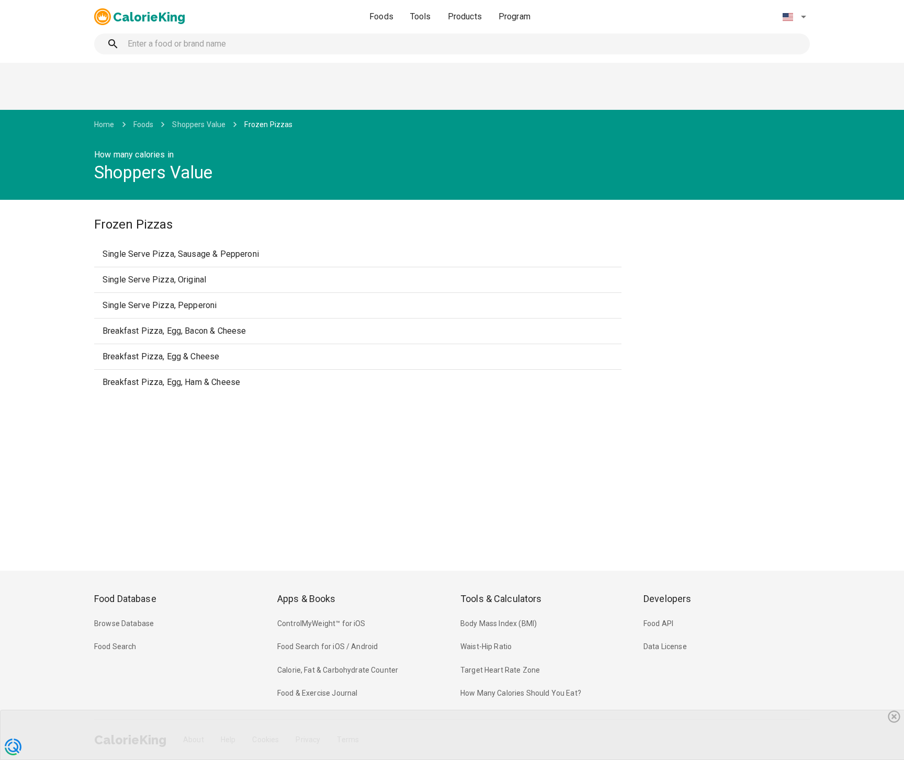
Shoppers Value (198, 124)
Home (104, 124)
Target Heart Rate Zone (500, 670)
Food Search (115, 646)
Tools (420, 16)
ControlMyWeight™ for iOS (321, 623)
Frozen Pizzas (268, 124)
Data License (665, 646)
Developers (667, 598)
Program (514, 16)
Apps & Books (306, 598)
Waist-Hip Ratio (486, 646)
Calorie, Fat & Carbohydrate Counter (337, 670)
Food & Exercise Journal (317, 693)
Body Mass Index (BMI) (498, 623)
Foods (381, 16)
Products (465, 16)
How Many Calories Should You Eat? (520, 693)
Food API (658, 623)
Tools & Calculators (501, 598)
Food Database (125, 598)
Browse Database (124, 623)
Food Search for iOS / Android (327, 646)
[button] (794, 16)
